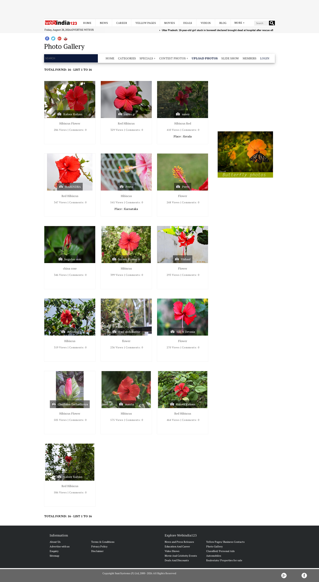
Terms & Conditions (102, 542)
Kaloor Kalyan (72, 114)
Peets (129, 187)
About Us (55, 542)
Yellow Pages (146, 23)
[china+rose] (69, 245)
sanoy (186, 114)
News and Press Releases (179, 542)
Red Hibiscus (126, 123)
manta (129, 404)
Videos (206, 23)
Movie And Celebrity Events (181, 555)
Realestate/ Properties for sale (224, 560)
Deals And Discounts (177, 560)
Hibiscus (126, 196)
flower (126, 341)
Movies (169, 23)
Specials (146, 58)
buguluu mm (72, 259)
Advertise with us (82, 29)
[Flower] (182, 173)
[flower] (126, 318)
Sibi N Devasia (185, 332)
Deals (187, 23)
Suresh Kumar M (129, 259)
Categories (127, 58)
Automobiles (213, 555)
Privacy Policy (99, 546)
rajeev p (129, 114)
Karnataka (131, 209)
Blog (223, 23)
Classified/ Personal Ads (220, 551)
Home (87, 23)
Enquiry (54, 551)
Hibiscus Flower (69, 123)
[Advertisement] (159, 9)
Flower (182, 196)
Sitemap (54, 555)
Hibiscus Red (182, 123)
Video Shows (172, 551)
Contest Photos (172, 58)
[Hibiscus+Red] (182, 100)
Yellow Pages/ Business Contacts (225, 542)
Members (249, 58)
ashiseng (73, 332)
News (104, 23)
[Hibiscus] (126, 173)
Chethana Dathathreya (73, 404)
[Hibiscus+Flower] (69, 100)
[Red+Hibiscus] (126, 100)
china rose (70, 268)
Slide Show (230, 58)
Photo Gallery (214, 546)
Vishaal (186, 259)
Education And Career (177, 546)
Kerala (187, 136)
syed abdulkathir (129, 332)
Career (121, 23)
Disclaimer (97, 551)
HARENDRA (73, 187)
